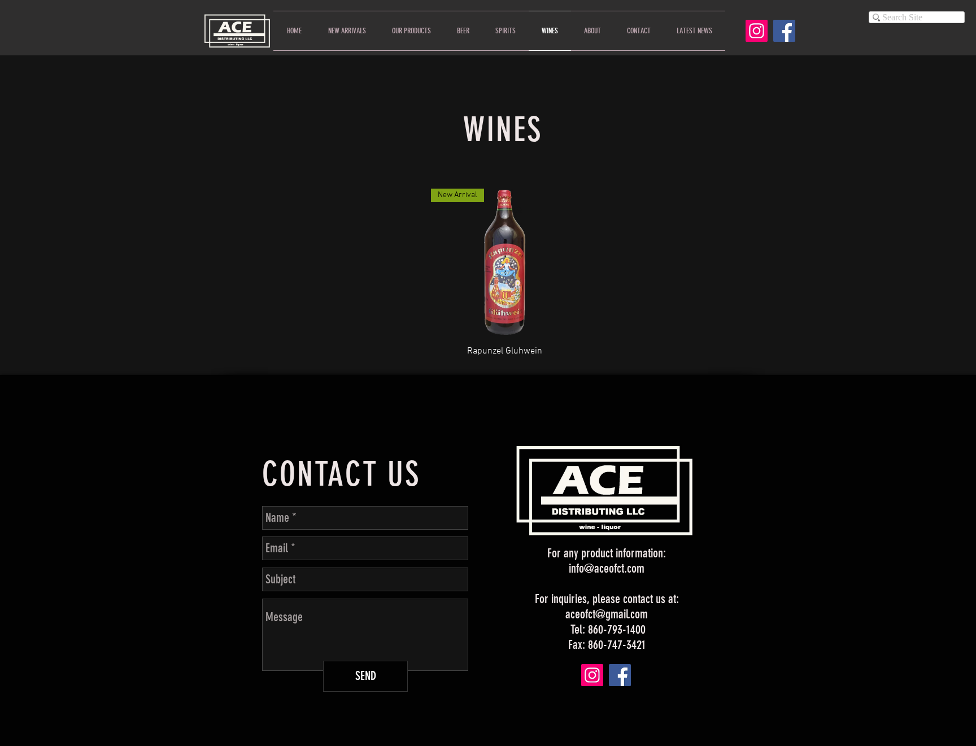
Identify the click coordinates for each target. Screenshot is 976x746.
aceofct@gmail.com (606, 614)
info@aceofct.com (606, 568)
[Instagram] (757, 31)
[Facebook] (784, 31)
